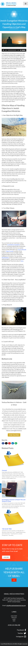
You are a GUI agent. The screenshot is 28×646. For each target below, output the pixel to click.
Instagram (19, 636)
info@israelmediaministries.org (16, 605)
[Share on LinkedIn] (12, 443)
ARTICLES (14, 617)
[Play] (3, 50)
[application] (14, 50)
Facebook (20, 630)
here (22, 261)
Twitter (20, 633)
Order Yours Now (14, 435)
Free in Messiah (22, 249)
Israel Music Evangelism (13, 244)
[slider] (24, 50)
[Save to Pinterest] (9, 443)
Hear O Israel (9, 251)
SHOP (14, 619)
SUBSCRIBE (6, 557)
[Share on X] (6, 443)
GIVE (14, 580)
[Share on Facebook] (3, 443)
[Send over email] (16, 443)
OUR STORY (14, 616)
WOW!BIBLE (5, 257)
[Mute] (20, 50)
